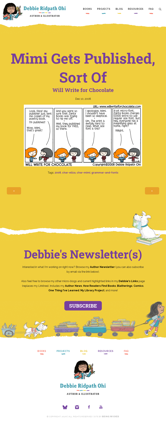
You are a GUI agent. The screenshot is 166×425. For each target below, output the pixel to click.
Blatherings (124, 285)
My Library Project (92, 290)
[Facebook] (89, 407)
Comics (138, 285)
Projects (103, 9)
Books (87, 9)
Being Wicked (110, 416)
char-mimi (83, 172)
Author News (73, 285)
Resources (135, 9)
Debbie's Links (128, 281)
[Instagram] (77, 407)
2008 (58, 172)
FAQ (151, 9)
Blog (119, 9)
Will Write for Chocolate (83, 89)
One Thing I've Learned (63, 290)
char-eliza (69, 172)
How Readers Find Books (99, 285)
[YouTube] (101, 407)
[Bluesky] (65, 407)
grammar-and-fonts (104, 172)
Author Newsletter (102, 267)
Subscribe (83, 306)
